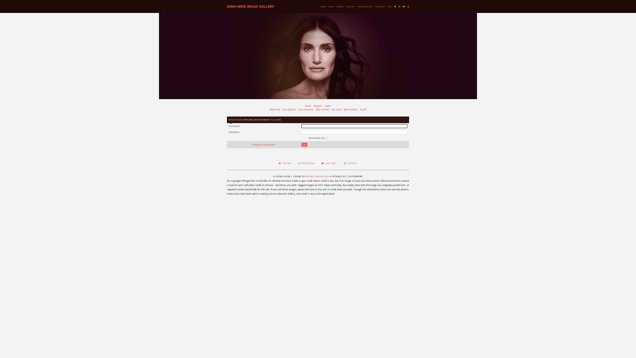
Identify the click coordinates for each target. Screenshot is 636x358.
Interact (380, 6)
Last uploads (288, 109)
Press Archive (365, 6)
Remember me (317, 138)
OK (304, 144)
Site (390, 6)
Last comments (305, 109)
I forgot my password (263, 144)
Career (340, 6)
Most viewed (322, 109)
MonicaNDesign (317, 176)
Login (327, 105)
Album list (274, 109)
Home (323, 6)
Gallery (350, 6)
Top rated (336, 109)
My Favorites (350, 109)
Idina (331, 6)
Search (363, 109)
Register (318, 105)
